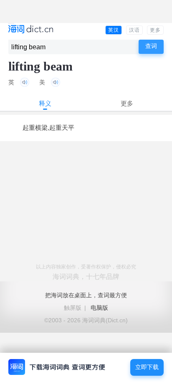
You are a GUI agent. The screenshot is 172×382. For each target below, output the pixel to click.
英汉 (113, 30)
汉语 (134, 30)
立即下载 (147, 367)
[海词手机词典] (30, 30)
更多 (155, 30)
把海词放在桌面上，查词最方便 (86, 295)
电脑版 (99, 307)
